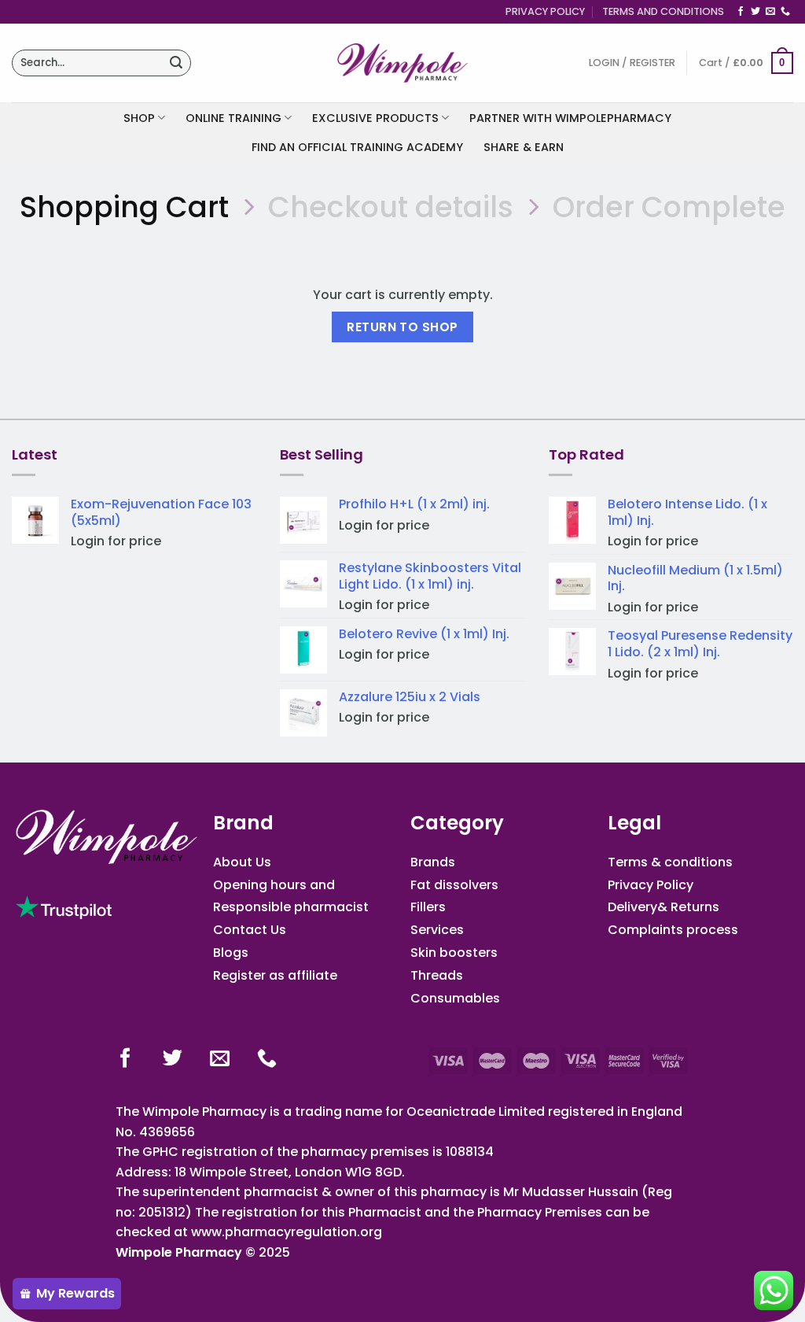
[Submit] (176, 63)
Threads (436, 975)
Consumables (455, 998)
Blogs (230, 952)
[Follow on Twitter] (755, 11)
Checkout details (390, 207)
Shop (139, 118)
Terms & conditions (670, 862)
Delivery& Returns (663, 907)
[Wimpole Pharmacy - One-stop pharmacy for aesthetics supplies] (402, 63)
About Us (242, 862)
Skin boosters (454, 952)
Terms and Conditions (663, 11)
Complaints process (673, 930)
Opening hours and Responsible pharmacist (291, 896)
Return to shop (402, 327)
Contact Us (249, 930)
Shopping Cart (124, 207)
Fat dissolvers (454, 885)
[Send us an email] (770, 11)
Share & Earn (523, 147)
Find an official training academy (357, 147)
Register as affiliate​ (275, 975)
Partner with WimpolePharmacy (570, 118)
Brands (432, 862)
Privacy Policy (545, 11)
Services (437, 930)
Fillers (428, 907)
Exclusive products (375, 118)
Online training (233, 118)
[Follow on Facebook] (740, 11)
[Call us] (785, 11)
